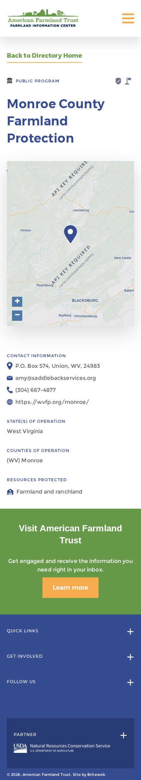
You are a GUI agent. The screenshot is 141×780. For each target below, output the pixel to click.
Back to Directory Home (44, 55)
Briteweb (96, 774)
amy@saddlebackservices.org (55, 378)
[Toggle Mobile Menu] (128, 18)
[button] (70, 234)
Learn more (70, 587)
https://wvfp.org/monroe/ (52, 402)
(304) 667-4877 (35, 390)
